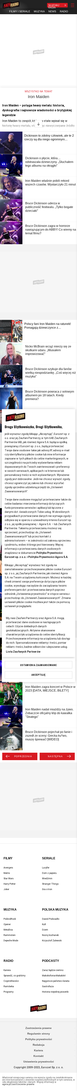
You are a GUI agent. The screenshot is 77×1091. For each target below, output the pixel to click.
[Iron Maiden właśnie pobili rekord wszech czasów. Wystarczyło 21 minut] (11, 188)
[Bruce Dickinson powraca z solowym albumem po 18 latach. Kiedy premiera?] (11, 399)
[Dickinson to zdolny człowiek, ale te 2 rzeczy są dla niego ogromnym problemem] (11, 143)
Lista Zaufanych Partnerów (23, 651)
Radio (8, 960)
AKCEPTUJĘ (38, 674)
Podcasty (50, 960)
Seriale (48, 858)
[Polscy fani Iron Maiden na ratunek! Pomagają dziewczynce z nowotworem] (11, 331)
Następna (55, 756)
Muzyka (10, 909)
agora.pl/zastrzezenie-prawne (18, 1084)
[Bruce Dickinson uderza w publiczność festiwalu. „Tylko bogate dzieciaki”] (11, 210)
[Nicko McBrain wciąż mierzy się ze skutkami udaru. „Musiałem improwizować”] (11, 353)
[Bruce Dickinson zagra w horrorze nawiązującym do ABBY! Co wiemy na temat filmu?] (11, 233)
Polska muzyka (55, 909)
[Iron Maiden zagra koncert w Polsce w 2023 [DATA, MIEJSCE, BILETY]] (11, 694)
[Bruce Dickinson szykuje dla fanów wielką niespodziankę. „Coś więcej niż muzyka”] (11, 376)
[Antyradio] (11, 5)
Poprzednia (23, 756)
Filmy (8, 858)
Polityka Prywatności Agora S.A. (48, 556)
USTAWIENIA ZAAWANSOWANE (38, 665)
